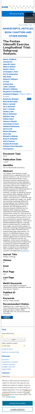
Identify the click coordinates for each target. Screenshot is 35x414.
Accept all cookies (17, 403)
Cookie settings (17, 409)
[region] (17, 395)
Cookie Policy (10, 397)
